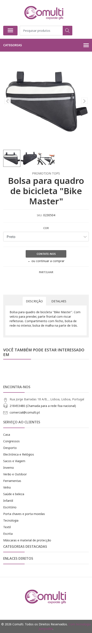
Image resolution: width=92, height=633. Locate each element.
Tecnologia (10, 520)
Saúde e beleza (13, 494)
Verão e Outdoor (15, 474)
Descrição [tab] (34, 301)
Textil (7, 527)
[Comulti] (44, 12)
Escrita (8, 534)
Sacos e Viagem (14, 461)
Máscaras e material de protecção (27, 540)
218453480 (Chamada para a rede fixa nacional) (43, 406)
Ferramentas (12, 481)
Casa (6, 435)
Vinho (7, 487)
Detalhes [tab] (58, 301)
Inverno (8, 468)
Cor (46, 228)
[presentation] (7, 101)
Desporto (10, 448)
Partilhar (46, 272)
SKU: (39, 215)
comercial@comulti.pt (25, 412)
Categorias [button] (12, 45)
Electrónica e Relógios (18, 454)
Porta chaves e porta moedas (24, 514)
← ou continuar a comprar (46, 261)
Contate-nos (46, 254)
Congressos (11, 441)
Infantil (8, 501)
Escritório (9, 507)
